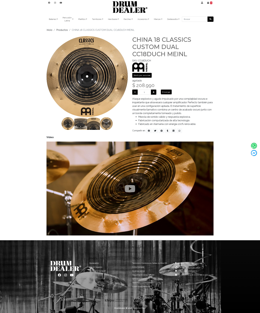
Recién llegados (95, 267)
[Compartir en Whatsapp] (179, 130)
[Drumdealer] (130, 7)
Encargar (166, 92)
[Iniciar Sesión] (202, 2)
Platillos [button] (81, 19)
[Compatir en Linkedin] (173, 130)
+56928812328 (183, 267)
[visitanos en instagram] (55, 2)
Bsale (143, 308)
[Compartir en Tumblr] (167, 130)
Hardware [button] (112, 19)
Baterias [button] (52, 19)
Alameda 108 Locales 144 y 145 (189, 263)
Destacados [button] (172, 19)
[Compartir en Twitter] (155, 130)
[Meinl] (139, 66)
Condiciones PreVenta (141, 287)
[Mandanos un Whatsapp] (254, 146)
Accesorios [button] (142, 19)
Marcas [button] (157, 19)
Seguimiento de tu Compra (143, 275)
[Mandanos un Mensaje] (254, 153)
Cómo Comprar (138, 267)
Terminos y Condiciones (142, 283)
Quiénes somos (138, 271)
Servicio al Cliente (139, 279)
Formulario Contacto (97, 271)
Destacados (94, 263)
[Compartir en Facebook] (149, 130)
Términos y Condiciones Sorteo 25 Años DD (149, 263)
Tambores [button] (96, 19)
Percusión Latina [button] (67, 19)
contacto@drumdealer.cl (187, 271)
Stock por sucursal (141, 75)
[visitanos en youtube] (60, 2)
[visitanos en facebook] (49, 2)
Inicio (49, 30)
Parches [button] (127, 19)
